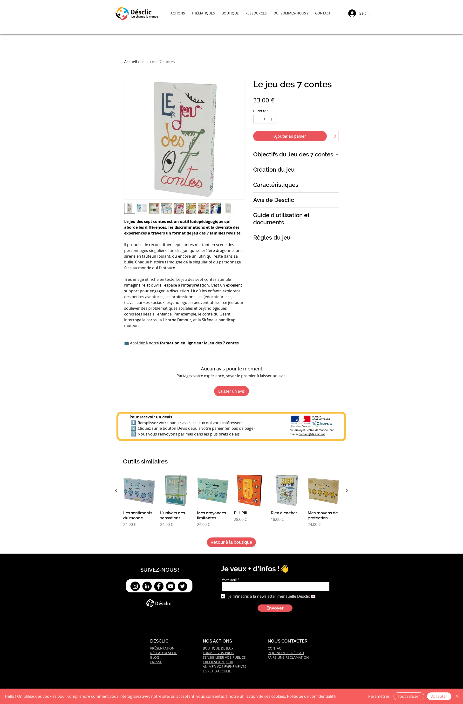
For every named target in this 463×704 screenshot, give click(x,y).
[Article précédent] (116, 490)
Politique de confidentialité (311, 696)
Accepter (439, 696)
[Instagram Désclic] (135, 586)
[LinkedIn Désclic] (147, 586)
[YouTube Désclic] (170, 586)
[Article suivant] (347, 490)
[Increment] (272, 119)
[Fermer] (457, 696)
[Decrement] (257, 119)
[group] (231, 501)
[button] (177, 13)
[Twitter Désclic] (182, 586)
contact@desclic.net (312, 434)
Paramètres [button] (379, 696)
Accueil (130, 61)
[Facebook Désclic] (158, 586)
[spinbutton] (264, 119)
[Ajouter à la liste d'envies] (334, 136)
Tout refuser (409, 696)
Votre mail (229, 580)
